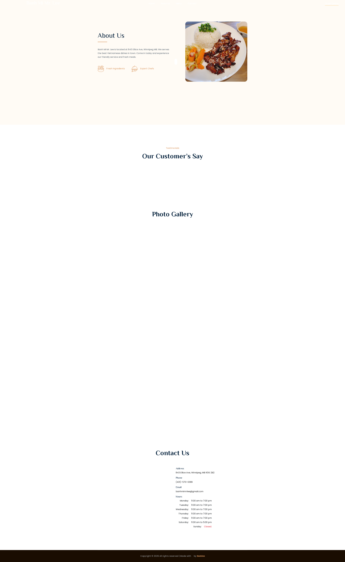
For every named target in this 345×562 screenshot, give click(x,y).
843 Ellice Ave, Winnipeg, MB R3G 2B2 (195, 472)
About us (165, 3)
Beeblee (201, 556)
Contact (192, 3)
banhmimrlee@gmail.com (189, 491)
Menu (179, 3)
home (152, 3)
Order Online (332, 3)
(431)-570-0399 (184, 482)
